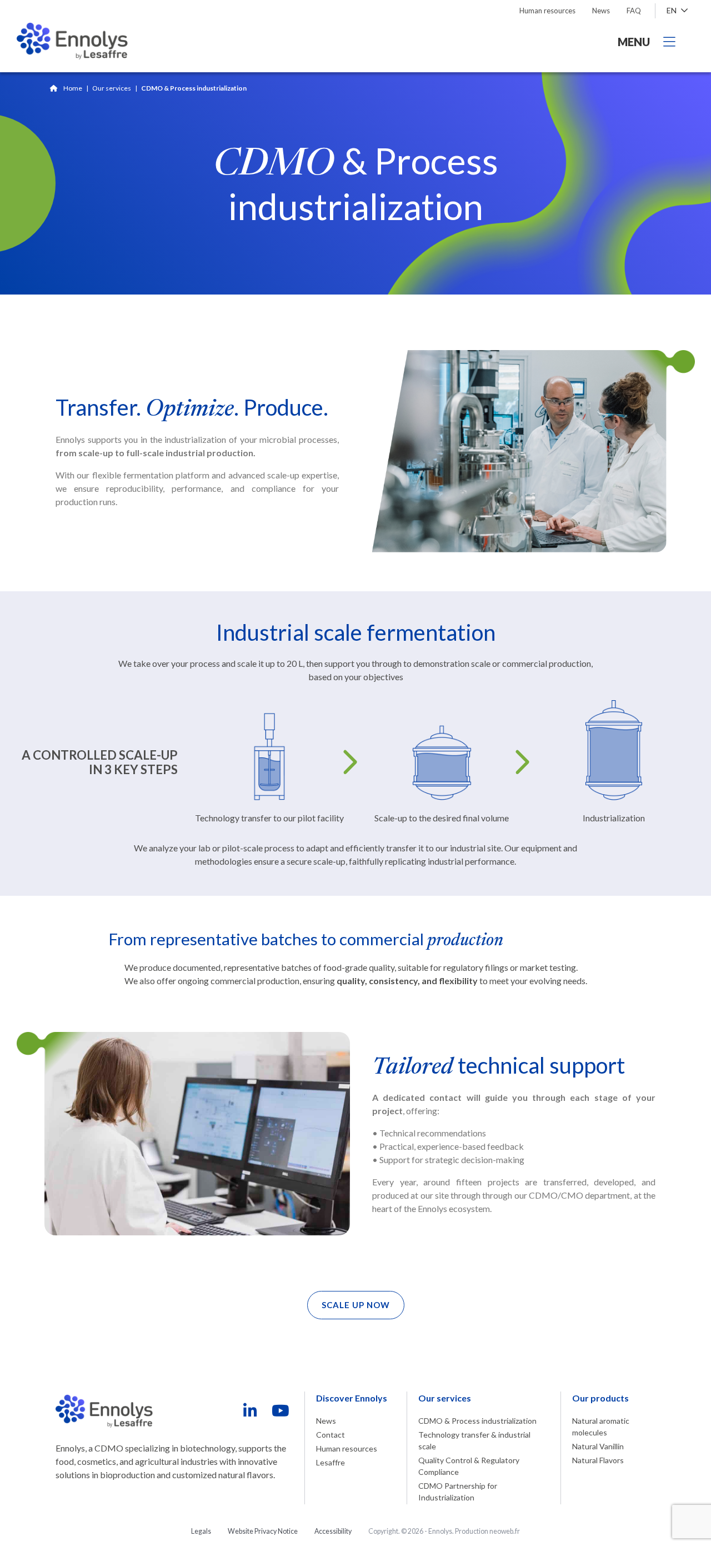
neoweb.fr (504, 1531)
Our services (111, 88)
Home (72, 88)
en (672, 10)
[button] (355, 1305)
